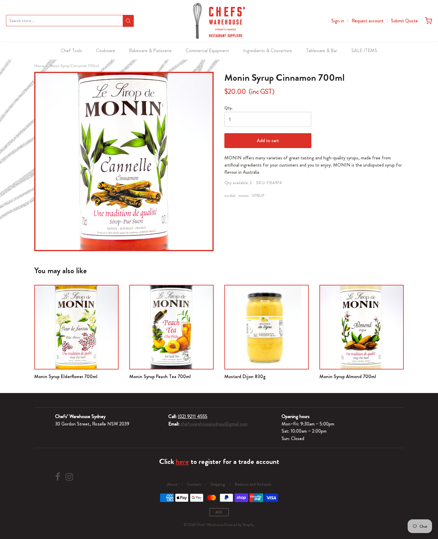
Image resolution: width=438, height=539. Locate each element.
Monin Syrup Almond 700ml (347, 376)
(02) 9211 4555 (192, 416)
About (172, 484)
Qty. (228, 108)
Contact (194, 484)
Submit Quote (404, 20)
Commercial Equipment (207, 50)
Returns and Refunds (252, 484)
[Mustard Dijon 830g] (266, 327)
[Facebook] (57, 476)
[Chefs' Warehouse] (219, 21)
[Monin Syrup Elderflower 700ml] (76, 327)
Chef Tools (71, 50)
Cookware (105, 50)
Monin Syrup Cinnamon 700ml (74, 66)
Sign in (337, 20)
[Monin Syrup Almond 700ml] (361, 327)
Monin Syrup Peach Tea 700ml (160, 376)
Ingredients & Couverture (267, 50)
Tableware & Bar (321, 50)
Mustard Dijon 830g (245, 376)
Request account (367, 20)
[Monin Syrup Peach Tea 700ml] (171, 327)
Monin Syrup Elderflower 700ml (65, 376)
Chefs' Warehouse (209, 524)
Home (39, 66)
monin (243, 195)
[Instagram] (69, 476)
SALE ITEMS (364, 50)
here (182, 461)
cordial (229, 195)
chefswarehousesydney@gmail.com (214, 423)
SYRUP (258, 195)
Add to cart (268, 140)
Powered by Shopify (239, 524)
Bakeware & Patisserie (150, 50)
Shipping (217, 484)
